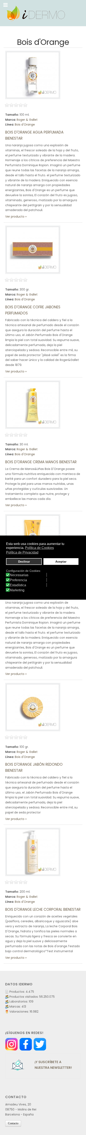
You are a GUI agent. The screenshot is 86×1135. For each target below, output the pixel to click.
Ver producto (14, 216)
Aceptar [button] (60, 561)
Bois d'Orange (25, 124)
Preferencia (18, 580)
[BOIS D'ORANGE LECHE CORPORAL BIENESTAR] (32, 852)
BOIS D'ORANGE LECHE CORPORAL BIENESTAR (43, 909)
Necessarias (19, 575)
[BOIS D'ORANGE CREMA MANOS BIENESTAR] (32, 405)
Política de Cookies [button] (39, 548)
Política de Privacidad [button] (22, 552)
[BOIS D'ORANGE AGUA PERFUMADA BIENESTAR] (32, 75)
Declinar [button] (24, 561)
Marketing (17, 590)
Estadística (18, 585)
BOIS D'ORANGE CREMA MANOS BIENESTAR (41, 461)
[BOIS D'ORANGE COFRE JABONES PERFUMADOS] (32, 250)
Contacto (13, 1123)
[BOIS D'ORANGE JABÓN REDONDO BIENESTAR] (32, 707)
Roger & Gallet (27, 120)
